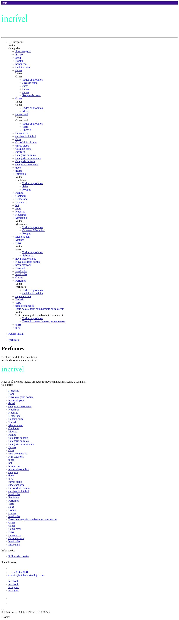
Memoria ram (22, 236)
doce (18, 167)
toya (17, 327)
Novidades (21, 268)
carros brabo (22, 145)
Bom (18, 57)
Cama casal (21, 114)
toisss (18, 324)
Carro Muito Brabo (26, 142)
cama (25, 85)
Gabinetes (20, 195)
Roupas (26, 189)
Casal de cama (23, 148)
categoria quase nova (26, 164)
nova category (23, 264)
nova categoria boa (25, 258)
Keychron (20, 214)
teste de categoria (24, 305)
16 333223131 (19, 571)
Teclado (19, 299)
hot (17, 205)
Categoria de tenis (25, 161)
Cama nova (21, 133)
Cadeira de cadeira (32, 293)
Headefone (21, 198)
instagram (13, 587)
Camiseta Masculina (33, 230)
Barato (19, 54)
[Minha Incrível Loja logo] (14, 32)
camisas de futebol (25, 136)
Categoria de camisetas (28, 158)
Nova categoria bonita (27, 261)
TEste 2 (26, 129)
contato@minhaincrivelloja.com (26, 575)
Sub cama (27, 255)
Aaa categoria (23, 51)
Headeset (20, 202)
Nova (18, 242)
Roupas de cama (31, 95)
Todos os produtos (32, 79)
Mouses (19, 239)
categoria (20, 151)
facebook (13, 581)
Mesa (25, 111)
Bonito (19, 60)
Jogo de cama (29, 82)
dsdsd (18, 170)
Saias (25, 186)
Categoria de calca (25, 155)
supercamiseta (23, 296)
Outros (19, 277)
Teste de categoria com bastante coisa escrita (39, 308)
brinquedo (21, 63)
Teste (25, 126)
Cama (18, 70)
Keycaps (20, 211)
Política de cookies (18, 556)
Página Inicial (15, 333)
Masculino (21, 217)
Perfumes (20, 280)
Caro (18, 139)
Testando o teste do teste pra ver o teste (43, 321)
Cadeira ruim (22, 67)
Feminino (20, 173)
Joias (18, 208)
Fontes (19, 192)
